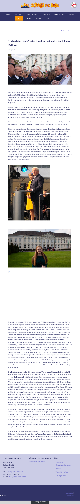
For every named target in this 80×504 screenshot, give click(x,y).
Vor (69, 31)
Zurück (63, 31)
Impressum (69, 493)
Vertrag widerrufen (40, 502)
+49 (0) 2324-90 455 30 (15, 472)
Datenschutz (70, 495)
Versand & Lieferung (62, 472)
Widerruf (58, 468)
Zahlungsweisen (61, 476)
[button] (62, 18)
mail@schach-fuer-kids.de (17, 477)
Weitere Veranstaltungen (37, 461)
